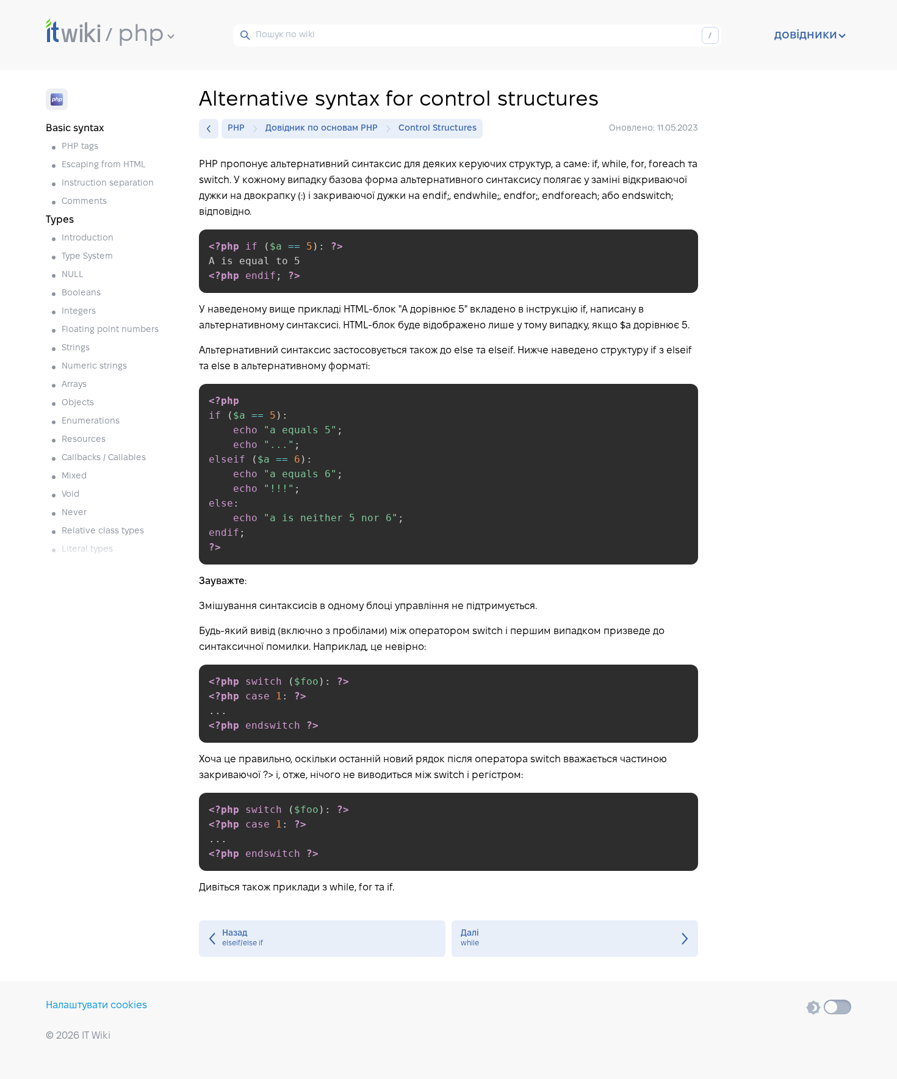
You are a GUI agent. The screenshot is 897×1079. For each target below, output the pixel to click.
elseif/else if (322, 938)
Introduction (87, 238)
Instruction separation (108, 183)
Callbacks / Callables (104, 458)
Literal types (87, 550)
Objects (78, 403)
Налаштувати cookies (96, 1005)
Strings (76, 348)
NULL (73, 275)
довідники (805, 35)
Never (74, 513)
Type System (87, 257)
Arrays (74, 385)
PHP (236, 128)
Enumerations (91, 421)
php (141, 35)
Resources (84, 440)
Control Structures (437, 128)
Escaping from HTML (104, 165)
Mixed (74, 476)
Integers (79, 312)
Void (70, 495)
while (575, 938)
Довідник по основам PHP (321, 128)
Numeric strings (94, 366)
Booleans (81, 293)
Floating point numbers (110, 330)
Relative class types (103, 531)
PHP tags (80, 147)
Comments (84, 202)
